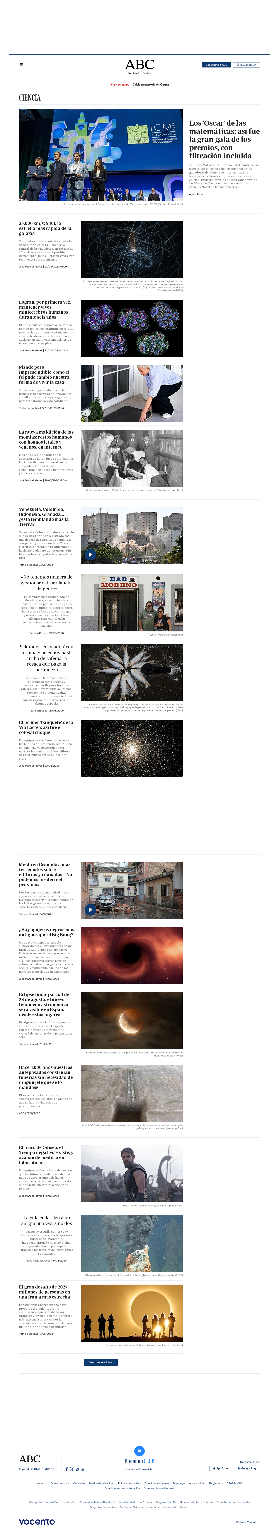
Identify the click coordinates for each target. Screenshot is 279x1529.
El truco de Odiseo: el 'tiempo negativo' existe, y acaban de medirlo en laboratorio (46, 1155)
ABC (22, 1113)
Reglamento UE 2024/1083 (225, 1483)
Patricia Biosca (28, 564)
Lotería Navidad (125, 1502)
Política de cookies (129, 1483)
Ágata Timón (196, 194)
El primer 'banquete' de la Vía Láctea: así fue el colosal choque (46, 727)
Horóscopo (145, 1502)
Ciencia (30, 98)
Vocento (42, 1483)
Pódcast (185, 1507)
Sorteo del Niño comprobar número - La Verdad (148, 1507)
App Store (222, 1468)
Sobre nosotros (60, 1483)
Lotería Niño (69, 1502)
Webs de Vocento (246, 1522)
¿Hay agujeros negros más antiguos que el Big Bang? (46, 932)
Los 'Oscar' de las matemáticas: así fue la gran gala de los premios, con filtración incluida (224, 139)
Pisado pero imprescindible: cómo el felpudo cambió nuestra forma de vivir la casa (44, 374)
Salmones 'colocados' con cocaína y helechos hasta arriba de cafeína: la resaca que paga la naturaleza (46, 658)
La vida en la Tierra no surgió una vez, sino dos (46, 1220)
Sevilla (146, 73)
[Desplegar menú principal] (21, 64)
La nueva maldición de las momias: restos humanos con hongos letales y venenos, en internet (46, 439)
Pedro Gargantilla (29, 408)
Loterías (208, 1502)
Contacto (79, 1483)
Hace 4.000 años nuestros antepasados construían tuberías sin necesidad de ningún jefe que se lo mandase (46, 1077)
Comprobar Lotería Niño (43, 1502)
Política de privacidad (101, 1483)
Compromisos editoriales (159, 1488)
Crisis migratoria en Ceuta (151, 84)
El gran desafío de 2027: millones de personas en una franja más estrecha (44, 1292)
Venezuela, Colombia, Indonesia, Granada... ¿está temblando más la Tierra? (44, 516)
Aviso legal (179, 1483)
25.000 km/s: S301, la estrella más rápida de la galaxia (45, 228)
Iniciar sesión (248, 65)
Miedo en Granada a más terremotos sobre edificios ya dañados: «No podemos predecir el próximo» (45, 874)
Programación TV (166, 1502)
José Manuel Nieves (31, 266)
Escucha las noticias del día (233, 1502)
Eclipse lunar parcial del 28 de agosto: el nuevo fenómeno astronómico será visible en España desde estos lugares (45, 1004)
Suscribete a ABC (216, 65)
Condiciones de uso (157, 1483)
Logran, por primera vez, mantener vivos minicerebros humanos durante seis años (45, 309)
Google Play (248, 1468)
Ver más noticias (100, 1362)
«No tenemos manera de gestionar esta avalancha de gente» (46, 583)
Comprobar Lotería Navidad (96, 1502)
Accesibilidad (197, 1483)
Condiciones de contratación (122, 1488)
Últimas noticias (189, 1502)
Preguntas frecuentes (103, 1507)
